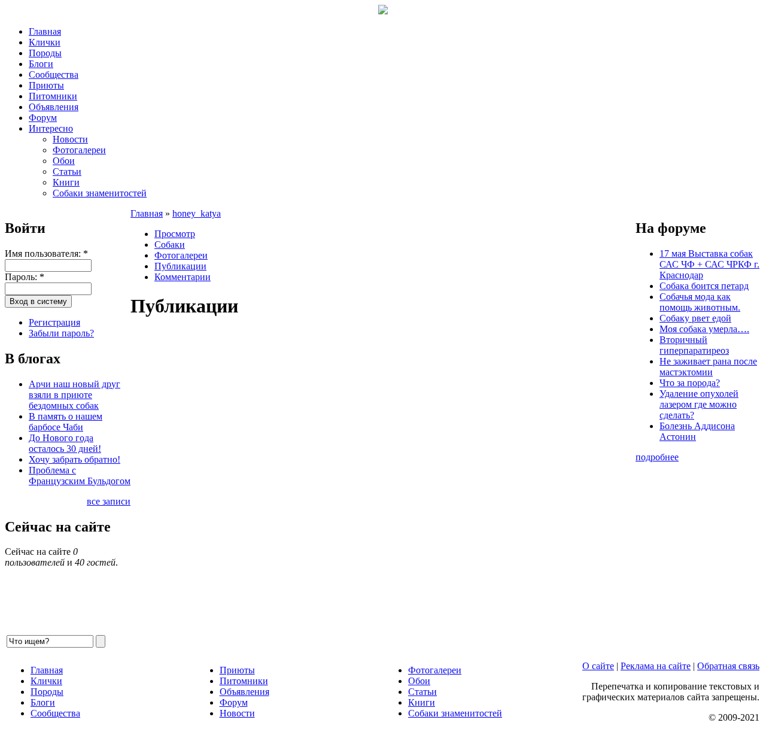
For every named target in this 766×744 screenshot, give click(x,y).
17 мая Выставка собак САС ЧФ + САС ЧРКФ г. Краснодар (709, 264)
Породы (45, 53)
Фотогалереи (79, 150)
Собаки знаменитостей (100, 193)
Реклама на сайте (656, 666)
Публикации (180, 266)
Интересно (51, 128)
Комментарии (182, 277)
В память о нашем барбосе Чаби (65, 421)
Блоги (41, 64)
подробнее (657, 457)
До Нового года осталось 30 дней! (65, 443)
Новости (70, 139)
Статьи (67, 171)
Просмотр (174, 234)
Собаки (169, 244)
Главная (45, 31)
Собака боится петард (704, 286)
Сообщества (53, 74)
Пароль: (24, 277)
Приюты (46, 85)
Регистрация (54, 322)
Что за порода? (689, 383)
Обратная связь (728, 666)
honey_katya (196, 213)
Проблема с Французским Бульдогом (79, 475)
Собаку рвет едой (695, 318)
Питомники (53, 96)
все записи (108, 501)
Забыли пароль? (61, 333)
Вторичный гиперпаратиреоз (694, 345)
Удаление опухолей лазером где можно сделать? (698, 404)
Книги (66, 182)
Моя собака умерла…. (704, 329)
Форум (43, 118)
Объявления (53, 107)
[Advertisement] (383, 481)
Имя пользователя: (46, 253)
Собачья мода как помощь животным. (699, 301)
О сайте (598, 666)
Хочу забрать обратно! (74, 459)
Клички (44, 42)
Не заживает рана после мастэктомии (708, 366)
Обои (64, 161)
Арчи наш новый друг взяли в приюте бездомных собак (74, 395)
